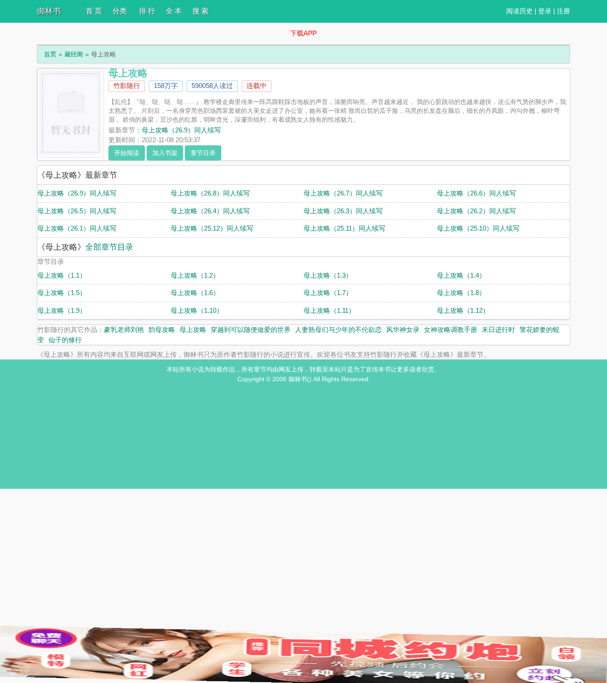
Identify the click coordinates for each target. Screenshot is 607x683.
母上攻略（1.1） (61, 275)
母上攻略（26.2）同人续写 (476, 211)
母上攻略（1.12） (463, 310)
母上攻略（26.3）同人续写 (343, 211)
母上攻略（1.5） (61, 292)
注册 (563, 11)
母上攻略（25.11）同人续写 (344, 228)
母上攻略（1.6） (195, 292)
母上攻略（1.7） (328, 292)
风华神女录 (402, 329)
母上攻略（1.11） (329, 310)
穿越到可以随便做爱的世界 (251, 329)
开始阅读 (126, 152)
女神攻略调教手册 (450, 329)
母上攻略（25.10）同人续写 (478, 228)
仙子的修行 (65, 339)
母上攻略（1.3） (328, 275)
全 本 (174, 11)
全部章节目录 (109, 247)
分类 (119, 11)
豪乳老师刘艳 (124, 329)
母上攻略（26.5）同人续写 (76, 211)
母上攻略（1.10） (197, 310)
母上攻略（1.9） (61, 310)
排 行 (147, 11)
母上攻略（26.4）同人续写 (210, 211)
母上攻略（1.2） (195, 275)
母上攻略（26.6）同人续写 (476, 193)
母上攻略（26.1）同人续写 (76, 228)
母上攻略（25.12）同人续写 (212, 228)
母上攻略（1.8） (461, 292)
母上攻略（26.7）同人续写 (343, 193)
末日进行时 (498, 329)
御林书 (49, 11)
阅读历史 (519, 11)
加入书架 (164, 152)
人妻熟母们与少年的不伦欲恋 (338, 329)
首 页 (94, 11)
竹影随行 (126, 85)
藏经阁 (73, 54)
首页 (50, 54)
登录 (544, 11)
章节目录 (203, 152)
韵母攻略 (161, 329)
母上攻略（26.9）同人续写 (181, 130)
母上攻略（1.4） (461, 275)
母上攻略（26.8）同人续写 (210, 193)
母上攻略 (193, 329)
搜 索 (200, 11)
